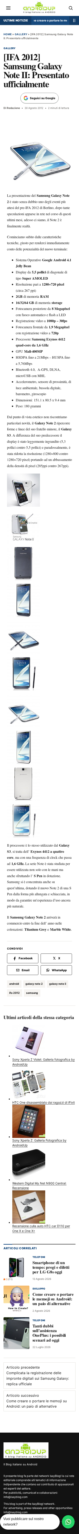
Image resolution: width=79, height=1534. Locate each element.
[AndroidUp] (26, 1450)
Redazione (13, 108)
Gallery (21, 34)
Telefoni (38, 1256)
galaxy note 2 (34, 983)
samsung (32, 992)
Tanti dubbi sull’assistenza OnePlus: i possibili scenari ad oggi (49, 1333)
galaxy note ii (57, 983)
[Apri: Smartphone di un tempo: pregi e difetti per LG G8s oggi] (16, 1267)
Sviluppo (38, 1288)
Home (8, 34)
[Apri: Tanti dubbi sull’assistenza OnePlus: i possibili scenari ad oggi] (16, 1333)
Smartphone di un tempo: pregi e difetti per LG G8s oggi (50, 1267)
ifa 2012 (14, 992)
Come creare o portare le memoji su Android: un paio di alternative (51, 20)
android (14, 983)
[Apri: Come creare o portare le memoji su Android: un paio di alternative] (16, 1299)
